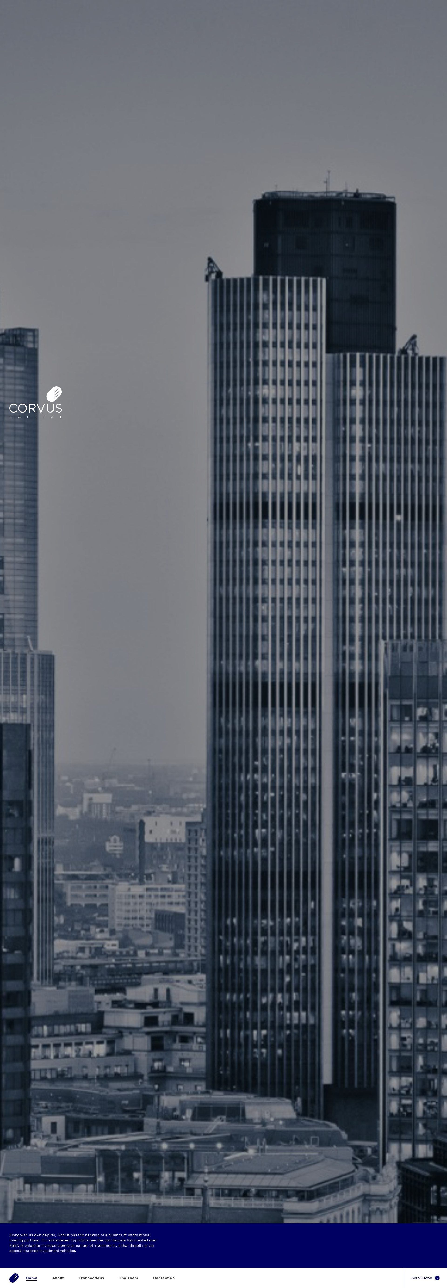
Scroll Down (422, 1278)
